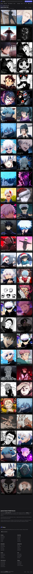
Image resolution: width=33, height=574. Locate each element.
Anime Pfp (2, 538)
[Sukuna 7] (8, 406)
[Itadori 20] (24, 487)
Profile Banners (3, 555)
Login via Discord (29, 1)
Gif (24, 3)
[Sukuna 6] (8, 374)
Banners (6, 3)
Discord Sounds (3, 564)
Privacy (28, 571)
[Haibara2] (8, 341)
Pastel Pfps (18, 550)
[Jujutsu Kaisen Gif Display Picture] (24, 163)
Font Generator (19, 555)
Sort (30, 7)
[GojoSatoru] (24, 34)
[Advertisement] (16, 501)
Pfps (2, 3)
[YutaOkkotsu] (8, 50)
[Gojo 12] (24, 438)
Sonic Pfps (2, 547)
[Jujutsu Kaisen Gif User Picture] (8, 163)
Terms (25, 571)
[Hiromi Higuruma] (24, 50)
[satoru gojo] (8, 325)
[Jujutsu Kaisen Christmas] (8, 212)
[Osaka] (24, 66)
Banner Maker (19, 554)
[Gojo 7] (24, 454)
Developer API (19, 561)
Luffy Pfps (18, 538)
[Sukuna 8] (24, 471)
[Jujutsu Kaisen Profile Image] (8, 244)
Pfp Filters (18, 557)
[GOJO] (8, 309)
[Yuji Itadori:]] (24, 309)
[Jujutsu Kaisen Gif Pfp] (8, 179)
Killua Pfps (18, 537)
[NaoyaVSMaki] (8, 18)
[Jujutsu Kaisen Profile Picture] (24, 212)
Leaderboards (3, 557)
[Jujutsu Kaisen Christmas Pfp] (24, 196)
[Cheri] (24, 82)
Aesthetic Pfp (2, 537)
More (14, 3)
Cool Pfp (2, 540)
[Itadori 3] (24, 357)
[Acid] (8, 82)
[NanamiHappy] (24, 18)
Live (26, 3)
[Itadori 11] (8, 487)
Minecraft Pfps (3, 546)
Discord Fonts (3, 565)
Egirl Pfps (18, 545)
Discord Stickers (3, 561)
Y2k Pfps (18, 547)
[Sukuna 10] (24, 374)
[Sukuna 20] (8, 390)
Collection (30, 3)
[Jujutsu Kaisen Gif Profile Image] (24, 244)
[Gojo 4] (24, 406)
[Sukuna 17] (8, 438)
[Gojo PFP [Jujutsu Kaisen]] (24, 341)
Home (1, 5)
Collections (11, 3)
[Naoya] (8, 34)
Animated (18, 3)
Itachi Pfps (18, 540)
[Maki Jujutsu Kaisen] (8, 98)
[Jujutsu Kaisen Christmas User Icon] (24, 276)
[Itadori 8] (24, 422)
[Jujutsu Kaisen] (24, 179)
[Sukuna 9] (24, 390)
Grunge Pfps (19, 546)
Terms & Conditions (20, 565)
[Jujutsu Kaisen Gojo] (8, 115)
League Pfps (2, 550)
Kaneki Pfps (19, 541)
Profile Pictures (3, 554)
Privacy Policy (19, 564)
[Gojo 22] (8, 454)
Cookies (31, 571)
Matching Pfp (3, 536)
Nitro (22, 3)
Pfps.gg (6, 571)
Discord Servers (3, 566)
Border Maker (19, 556)
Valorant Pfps (3, 545)
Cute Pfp (2, 541)
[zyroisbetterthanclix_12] (24, 325)
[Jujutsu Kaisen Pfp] (24, 98)
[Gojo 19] (8, 471)
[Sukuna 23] (8, 422)
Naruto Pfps (19, 536)
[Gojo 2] (8, 357)
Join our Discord (5, 531)
